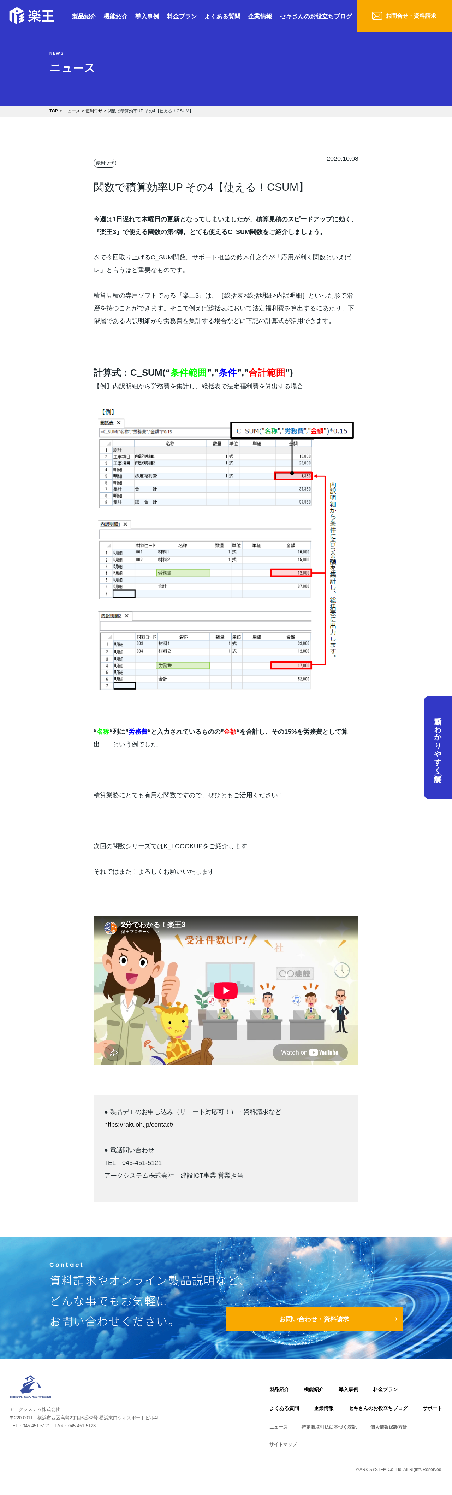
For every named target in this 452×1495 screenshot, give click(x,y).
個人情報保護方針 (388, 1427)
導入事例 (147, 16)
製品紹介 (84, 16)
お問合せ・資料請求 (411, 16)
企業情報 (260, 16)
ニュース (278, 1427)
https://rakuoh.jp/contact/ (138, 1124)
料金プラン (182, 16)
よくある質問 (222, 16)
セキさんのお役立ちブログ (316, 16)
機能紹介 (116, 16)
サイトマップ (283, 1444)
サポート (432, 1408)
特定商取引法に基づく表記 (329, 1427)
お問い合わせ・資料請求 (314, 1319)
